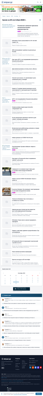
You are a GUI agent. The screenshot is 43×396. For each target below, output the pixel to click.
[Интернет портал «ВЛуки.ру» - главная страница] (7, 2)
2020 (12, 16)
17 (21, 280)
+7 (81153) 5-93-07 (34, 360)
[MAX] (38, 367)
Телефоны (17, 369)
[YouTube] (41, 367)
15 (10, 280)
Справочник (17, 363)
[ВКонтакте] (30, 367)
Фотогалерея (24, 363)
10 (21, 278)
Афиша (16, 365)
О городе (24, 365)
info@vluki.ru (33, 362)
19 (32, 280)
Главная (3, 16)
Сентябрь (16, 16)
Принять (39, 393)
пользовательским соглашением (20, 394)
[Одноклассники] (33, 367)
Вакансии (17, 366)
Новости (8, 16)
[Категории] (40, 20)
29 (10, 283)
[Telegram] (36, 367)
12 (32, 278)
